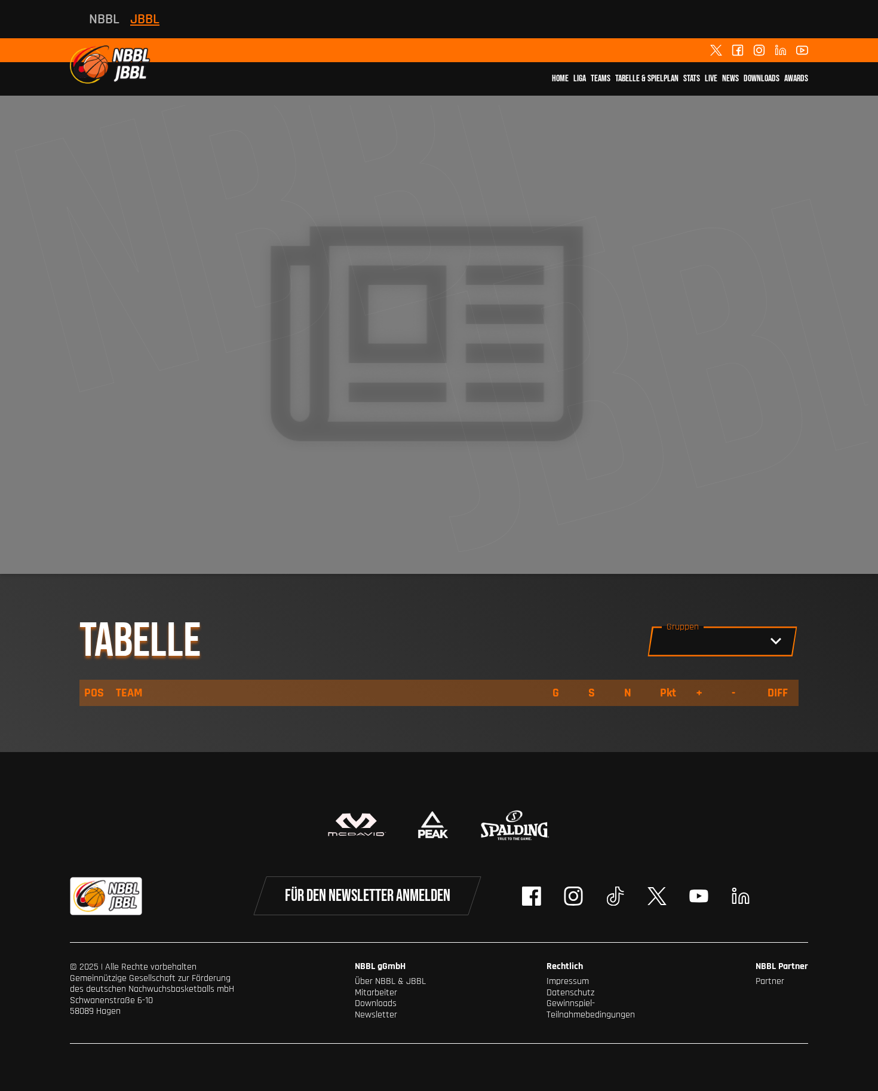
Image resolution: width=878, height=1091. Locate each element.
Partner (770, 981)
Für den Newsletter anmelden (367, 896)
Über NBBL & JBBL (390, 981)
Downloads (761, 78)
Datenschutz (570, 992)
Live (711, 78)
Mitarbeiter (376, 992)
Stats (691, 78)
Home (560, 78)
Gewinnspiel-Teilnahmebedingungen (591, 1008)
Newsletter (376, 1015)
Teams (600, 78)
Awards (796, 78)
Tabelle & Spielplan (647, 78)
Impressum (568, 981)
